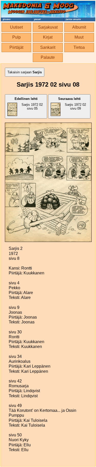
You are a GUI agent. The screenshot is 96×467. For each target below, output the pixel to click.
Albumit (79, 27)
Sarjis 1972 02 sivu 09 (72, 103)
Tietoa (79, 47)
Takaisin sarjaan (24, 72)
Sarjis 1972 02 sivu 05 (29, 103)
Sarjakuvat (48, 27)
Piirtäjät (16, 47)
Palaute (48, 57)
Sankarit (47, 47)
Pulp (16, 37)
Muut (78, 37)
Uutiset (16, 27)
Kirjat (47, 37)
